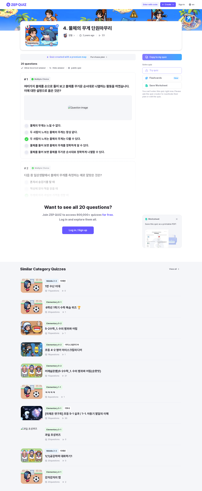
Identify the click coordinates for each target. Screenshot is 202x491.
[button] (162, 231)
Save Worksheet (158, 85)
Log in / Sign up (78, 230)
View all (173, 269)
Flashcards (163, 78)
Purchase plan (97, 57)
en (193, 4)
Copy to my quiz (158, 57)
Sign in (181, 4)
